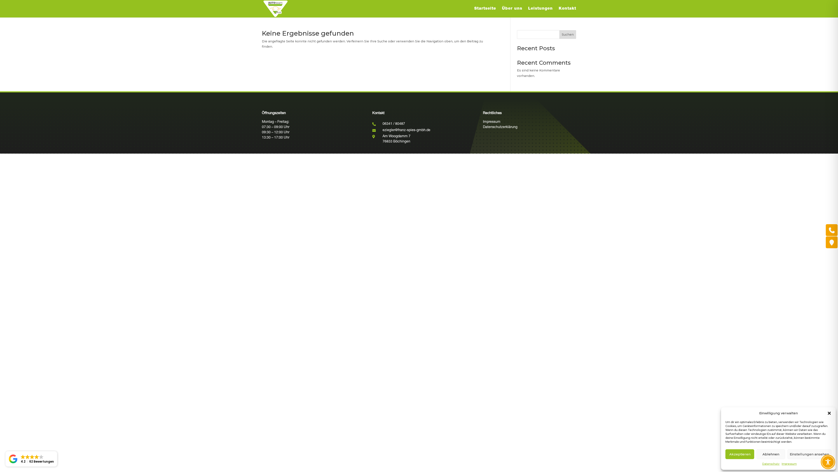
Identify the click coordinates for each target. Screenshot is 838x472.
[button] (829, 413)
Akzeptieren (739, 454)
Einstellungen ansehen (809, 454)
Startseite (485, 9)
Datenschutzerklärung (500, 127)
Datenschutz (771, 463)
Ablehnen (770, 454)
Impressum (789, 463)
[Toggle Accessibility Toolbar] (828, 462)
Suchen (568, 34)
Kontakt (567, 9)
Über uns (512, 9)
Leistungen (540, 9)
